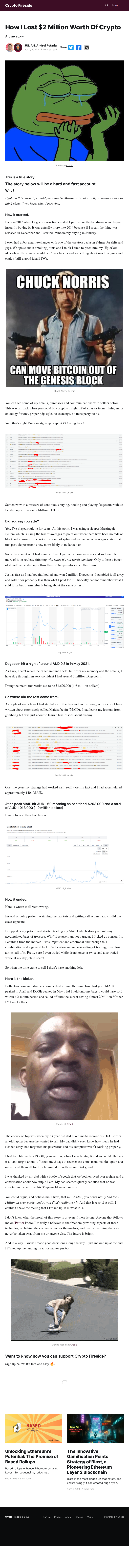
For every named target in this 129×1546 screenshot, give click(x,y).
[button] (86, 47)
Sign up (47, 1517)
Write (90, 1517)
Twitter (19, 1222)
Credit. (69, 165)
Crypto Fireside (18, 5)
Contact (79, 1517)
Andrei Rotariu (46, 45)
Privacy (58, 1517)
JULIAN (29, 45)
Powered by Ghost (114, 1516)
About (68, 1517)
